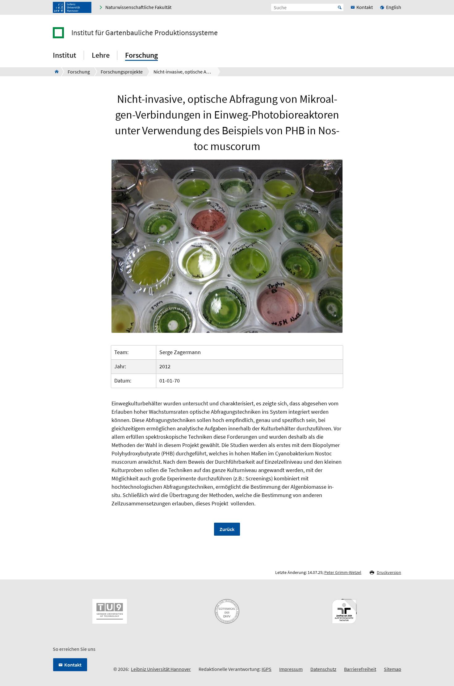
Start (339, 7)
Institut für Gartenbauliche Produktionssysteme (144, 32)
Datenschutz (323, 669)
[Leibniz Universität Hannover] (72, 7)
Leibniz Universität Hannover (161, 669)
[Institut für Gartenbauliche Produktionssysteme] (55, 71)
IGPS (266, 669)
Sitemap (392, 669)
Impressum (291, 669)
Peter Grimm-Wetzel (342, 572)
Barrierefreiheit (360, 669)
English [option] (393, 7)
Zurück (227, 529)
